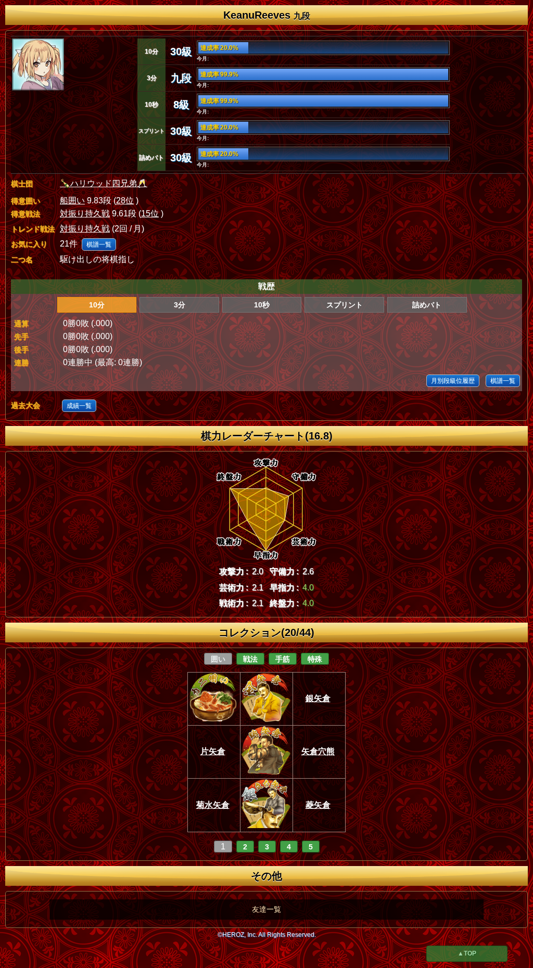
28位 (125, 200)
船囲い (72, 200)
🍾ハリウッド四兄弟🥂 (103, 183)
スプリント (344, 305)
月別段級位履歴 (453, 380)
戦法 (250, 659)
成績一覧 (79, 405)
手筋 (282, 659)
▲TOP (467, 953)
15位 (150, 213)
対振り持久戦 (85, 213)
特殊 (315, 659)
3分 (179, 305)
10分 (97, 305)
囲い (218, 659)
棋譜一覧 (98, 244)
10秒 (262, 305)
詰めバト (426, 305)
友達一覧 (266, 909)
